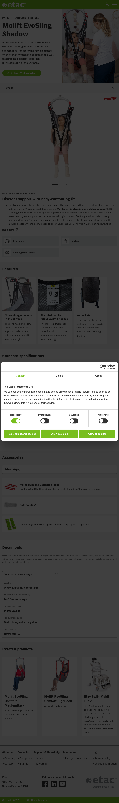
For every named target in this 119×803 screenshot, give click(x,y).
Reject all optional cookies (22, 434)
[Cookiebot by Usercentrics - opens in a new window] (101, 366)
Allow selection (59, 434)
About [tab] (98, 375)
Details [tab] (59, 375)
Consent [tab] (20, 375)
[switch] (44, 420)
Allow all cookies (97, 434)
